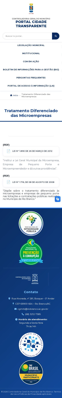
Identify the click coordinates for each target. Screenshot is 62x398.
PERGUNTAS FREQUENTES (31, 77)
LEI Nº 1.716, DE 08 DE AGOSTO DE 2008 (33, 182)
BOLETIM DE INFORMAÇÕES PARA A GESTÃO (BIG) (31, 69)
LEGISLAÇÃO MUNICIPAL (31, 45)
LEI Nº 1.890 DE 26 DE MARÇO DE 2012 (32, 151)
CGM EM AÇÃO (31, 61)
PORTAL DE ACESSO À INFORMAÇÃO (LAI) (31, 85)
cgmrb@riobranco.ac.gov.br (33, 309)
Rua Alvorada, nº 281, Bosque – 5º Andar (33, 298)
